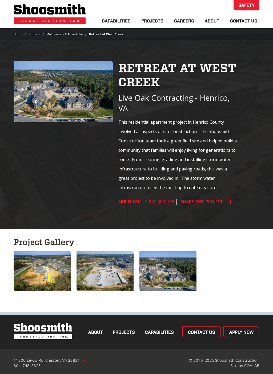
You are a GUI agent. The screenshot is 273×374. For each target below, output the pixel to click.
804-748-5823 (27, 365)
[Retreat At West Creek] (167, 271)
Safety (246, 5)
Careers (184, 21)
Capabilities (116, 21)
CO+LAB (251, 365)
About (212, 21)
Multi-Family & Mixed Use (64, 34)
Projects (152, 21)
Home (18, 34)
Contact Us (243, 21)
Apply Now (241, 332)
